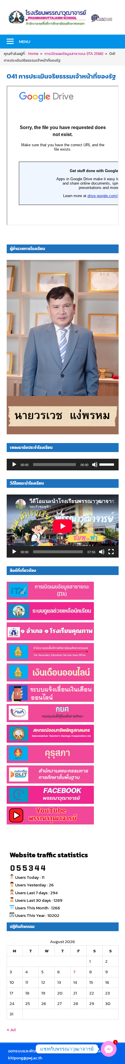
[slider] (107, 464)
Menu (24, 41)
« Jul (11, 1029)
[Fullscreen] (111, 552)
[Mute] (95, 464)
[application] (63, 464)
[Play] (14, 464)
